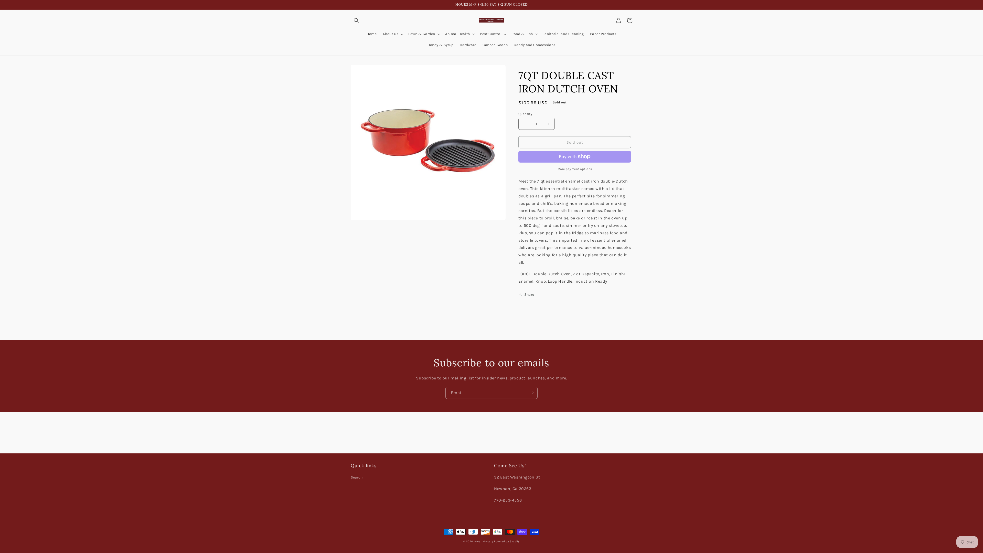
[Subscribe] (531, 393)
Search (357, 477)
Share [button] (529, 294)
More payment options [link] (575, 169)
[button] (356, 20)
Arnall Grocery (483, 541)
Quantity (525, 114)
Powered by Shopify (507, 541)
